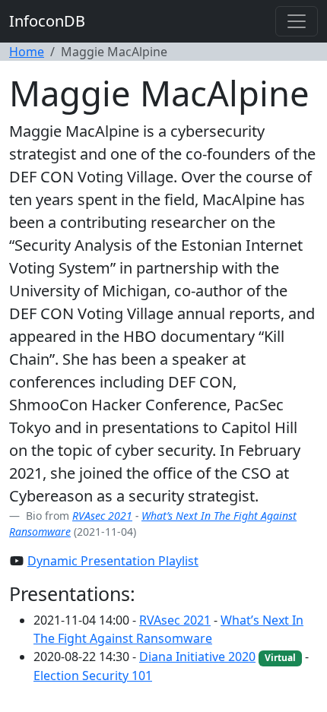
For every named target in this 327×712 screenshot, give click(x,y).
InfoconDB (47, 21)
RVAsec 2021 (102, 515)
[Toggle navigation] (296, 21)
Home (26, 51)
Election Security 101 (92, 675)
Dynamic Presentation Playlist (112, 560)
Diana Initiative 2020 (197, 656)
